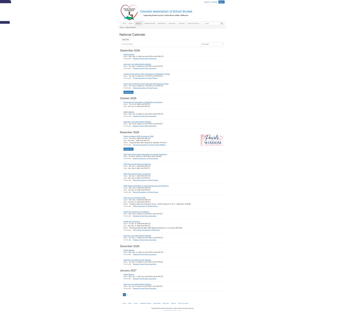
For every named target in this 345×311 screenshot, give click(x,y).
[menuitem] (207, 1)
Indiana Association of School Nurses (145, 88)
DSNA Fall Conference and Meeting (136, 211)
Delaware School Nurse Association (145, 58)
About (130, 303)
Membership (157, 303)
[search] (222, 23)
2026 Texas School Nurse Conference (137, 164)
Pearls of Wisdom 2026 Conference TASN (139, 136)
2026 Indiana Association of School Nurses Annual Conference (146, 186)
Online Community (183, 303)
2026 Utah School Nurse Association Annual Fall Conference (145, 154)
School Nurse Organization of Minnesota (146, 230)
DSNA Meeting (129, 54)
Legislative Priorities (145, 303)
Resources (166, 303)
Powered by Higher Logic (172, 310)
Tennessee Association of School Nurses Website (149, 145)
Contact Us (207, 2)
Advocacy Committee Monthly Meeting (137, 64)
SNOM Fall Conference (132, 221)
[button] (131, 23)
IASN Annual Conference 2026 (135, 197)
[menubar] (211, 1)
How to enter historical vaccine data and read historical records (146, 83)
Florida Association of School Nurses (145, 78)
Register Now (128, 92)
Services (173, 303)
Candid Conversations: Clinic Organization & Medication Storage (147, 74)
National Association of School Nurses (145, 158)
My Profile (214, 2)
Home (124, 303)
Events (122, 27)
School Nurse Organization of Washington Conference (143, 102)
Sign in (221, 2)
